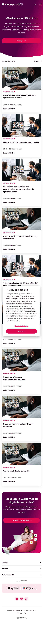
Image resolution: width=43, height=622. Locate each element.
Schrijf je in (21, 41)
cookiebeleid (10, 321)
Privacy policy (21, 613)
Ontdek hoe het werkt (21, 520)
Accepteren (21, 331)
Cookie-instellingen (21, 326)
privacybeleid (18, 313)
